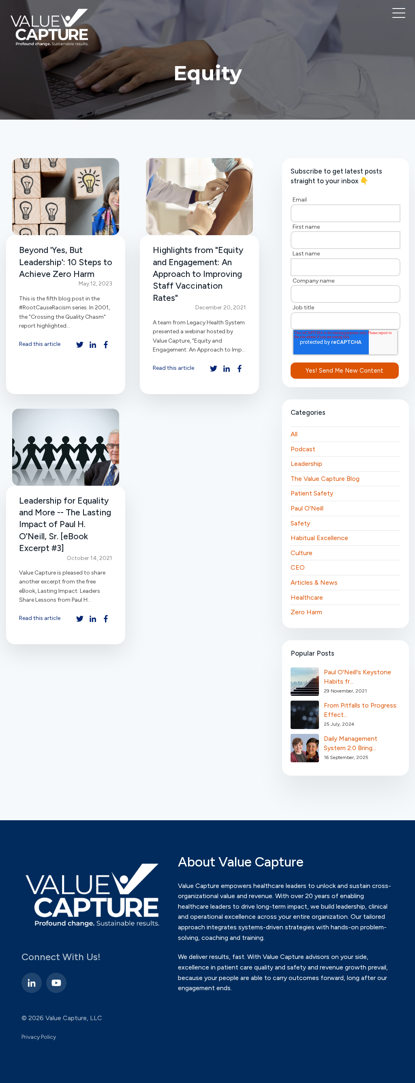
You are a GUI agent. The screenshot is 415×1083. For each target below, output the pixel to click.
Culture (301, 553)
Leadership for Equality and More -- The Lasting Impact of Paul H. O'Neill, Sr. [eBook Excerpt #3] (65, 524)
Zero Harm (306, 612)
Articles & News (314, 582)
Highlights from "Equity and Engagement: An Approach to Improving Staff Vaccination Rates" (198, 274)
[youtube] (56, 983)
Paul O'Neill (307, 508)
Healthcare (307, 597)
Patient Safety (312, 493)
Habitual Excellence (319, 538)
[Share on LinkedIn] (93, 345)
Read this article (39, 344)
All (294, 434)
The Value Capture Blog (325, 479)
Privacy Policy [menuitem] (38, 1037)
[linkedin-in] (31, 983)
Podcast (303, 449)
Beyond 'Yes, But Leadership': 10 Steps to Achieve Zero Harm (65, 262)
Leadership (306, 464)
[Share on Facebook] (106, 345)
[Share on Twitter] (80, 345)
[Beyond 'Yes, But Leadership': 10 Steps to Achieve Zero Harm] (65, 196)
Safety (300, 523)
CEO (298, 567)
